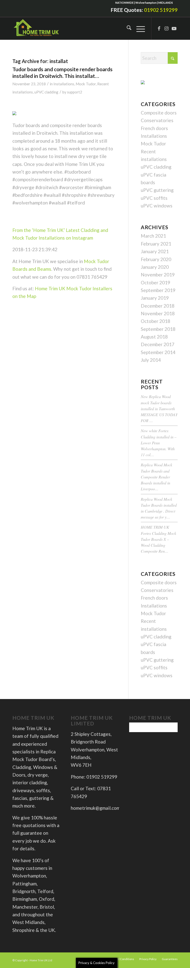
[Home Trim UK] (36, 28)
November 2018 (158, 313)
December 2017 (157, 344)
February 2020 (156, 259)
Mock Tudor (86, 84)
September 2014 (158, 352)
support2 (74, 92)
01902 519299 (161, 10)
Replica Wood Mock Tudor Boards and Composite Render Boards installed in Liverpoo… (156, 476)
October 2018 (155, 321)
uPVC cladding (46, 92)
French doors (154, 128)
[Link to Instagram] (166, 28)
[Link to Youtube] (174, 28)
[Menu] (138, 28)
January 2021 (155, 251)
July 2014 (151, 360)
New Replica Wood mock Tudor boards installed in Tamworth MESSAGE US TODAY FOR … (159, 408)
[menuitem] (126, 28)
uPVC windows (156, 205)
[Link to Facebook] (159, 28)
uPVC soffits (154, 198)
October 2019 (155, 282)
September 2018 (158, 329)
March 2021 (153, 236)
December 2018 (157, 306)
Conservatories (157, 120)
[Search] (126, 28)
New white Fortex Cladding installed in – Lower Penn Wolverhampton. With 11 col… (158, 442)
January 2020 (155, 267)
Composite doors (159, 112)
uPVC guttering (157, 190)
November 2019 (158, 274)
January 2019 (155, 298)
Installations (63, 84)
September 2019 (158, 290)
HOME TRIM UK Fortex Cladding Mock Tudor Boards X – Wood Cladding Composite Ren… (158, 539)
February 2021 (156, 244)
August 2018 (154, 336)
